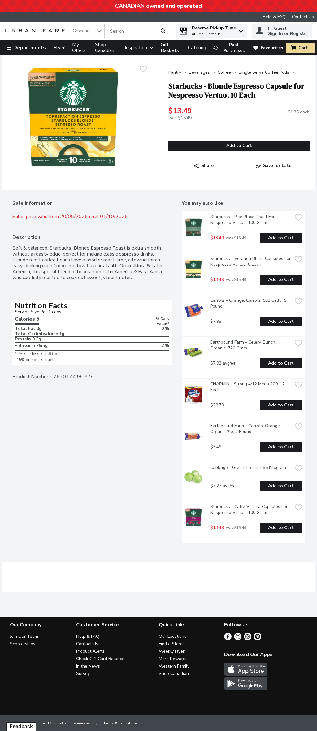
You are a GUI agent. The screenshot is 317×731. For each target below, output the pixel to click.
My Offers (79, 47)
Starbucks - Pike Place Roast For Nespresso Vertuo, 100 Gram (243, 219)
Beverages (199, 72)
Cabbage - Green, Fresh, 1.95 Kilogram (248, 468)
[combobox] (87, 31)
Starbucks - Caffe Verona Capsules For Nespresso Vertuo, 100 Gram (249, 509)
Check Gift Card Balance (100, 659)
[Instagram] (247, 638)
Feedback (21, 726)
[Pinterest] (257, 638)
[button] (240, 29)
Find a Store (171, 644)
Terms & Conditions (120, 723)
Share (207, 166)
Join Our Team (24, 636)
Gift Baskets (170, 47)
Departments (29, 47)
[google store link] (245, 688)
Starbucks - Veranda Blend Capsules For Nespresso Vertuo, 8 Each (251, 261)
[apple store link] (245, 674)
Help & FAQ (274, 17)
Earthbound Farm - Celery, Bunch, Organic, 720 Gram (243, 345)
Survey (83, 673)
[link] (230, 47)
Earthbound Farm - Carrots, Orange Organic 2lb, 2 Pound (245, 429)
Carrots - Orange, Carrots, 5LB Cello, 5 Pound (249, 303)
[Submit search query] (163, 31)
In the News (88, 666)
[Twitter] (237, 638)
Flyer (59, 47)
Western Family (174, 666)
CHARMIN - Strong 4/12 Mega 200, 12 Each (248, 387)
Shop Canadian (104, 47)
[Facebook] (228, 638)
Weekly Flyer (172, 651)
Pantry (174, 72)
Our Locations (172, 636)
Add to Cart (239, 145)
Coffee (224, 72)
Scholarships (22, 644)
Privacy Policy (85, 723)
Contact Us (303, 17)
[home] (36, 31)
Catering (197, 47)
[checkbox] (143, 69)
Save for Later (278, 166)
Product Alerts (90, 651)
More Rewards (173, 659)
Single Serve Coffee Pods (264, 72)
